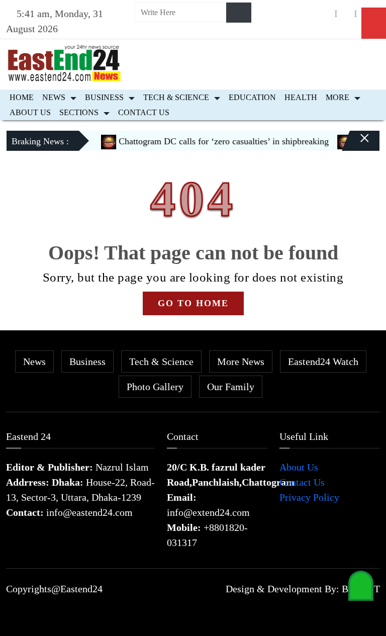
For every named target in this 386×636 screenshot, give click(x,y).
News (53, 97)
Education (252, 97)
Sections (79, 112)
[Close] (356, 144)
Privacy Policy (309, 497)
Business (104, 97)
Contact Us (143, 112)
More (337, 97)
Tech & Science (176, 97)
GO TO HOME (193, 303)
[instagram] (346, 14)
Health (300, 97)
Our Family (230, 386)
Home (22, 97)
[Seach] (238, 13)
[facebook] (326, 14)
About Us (30, 112)
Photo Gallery (155, 386)
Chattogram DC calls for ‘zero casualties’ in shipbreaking (216, 141)
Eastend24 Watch (323, 361)
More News (240, 361)
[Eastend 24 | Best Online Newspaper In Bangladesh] (64, 61)
